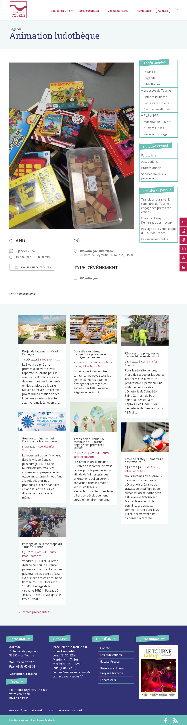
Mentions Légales (18, 710)
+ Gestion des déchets (156, 109)
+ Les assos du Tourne (156, 90)
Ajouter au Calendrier (34, 267)
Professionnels (151, 168)
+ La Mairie (148, 72)
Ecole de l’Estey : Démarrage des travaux (144, 460)
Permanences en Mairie (71, 710)
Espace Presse (110, 662)
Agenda (163, 10)
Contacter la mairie (23, 673)
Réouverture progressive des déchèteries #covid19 (142, 354)
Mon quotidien (88, 10)
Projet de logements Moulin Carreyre (41, 352)
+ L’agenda (148, 78)
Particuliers (148, 155)
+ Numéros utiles (152, 128)
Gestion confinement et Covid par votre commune (39, 439)
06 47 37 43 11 (19, 698)
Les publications (111, 655)
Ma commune (60, 10)
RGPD (51, 710)
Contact (105, 648)
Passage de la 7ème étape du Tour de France (42, 545)
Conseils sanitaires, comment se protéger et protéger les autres (90, 354)
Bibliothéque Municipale (97, 251)
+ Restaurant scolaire (155, 103)
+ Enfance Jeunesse (154, 97)
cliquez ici (76, 676)
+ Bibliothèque (151, 84)
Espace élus (108, 680)
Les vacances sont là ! (155, 239)
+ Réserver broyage (154, 134)
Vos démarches (118, 10)
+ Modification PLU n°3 (156, 122)
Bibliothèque (89, 278)
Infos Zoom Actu (50, 359)
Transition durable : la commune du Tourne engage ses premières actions (89, 443)
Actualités (144, 10)
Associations (149, 162)
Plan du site (38, 710)
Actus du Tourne (47, 552)
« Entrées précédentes (34, 612)
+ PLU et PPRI (150, 116)
